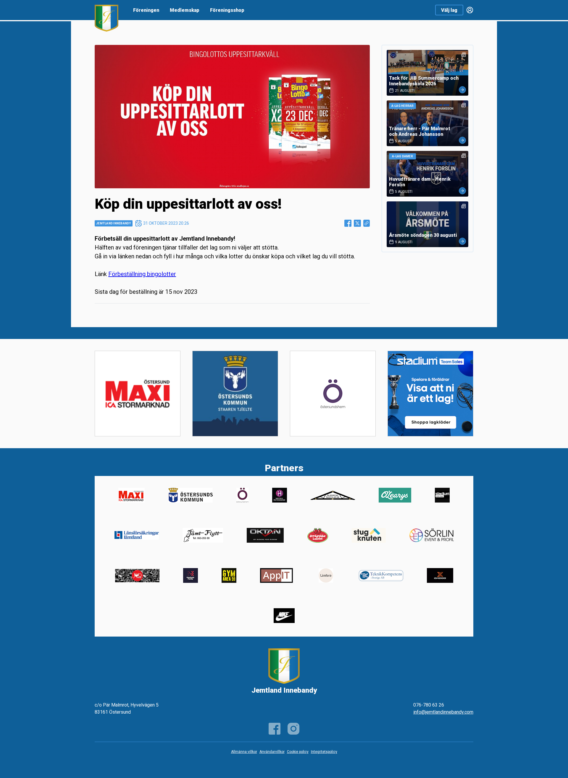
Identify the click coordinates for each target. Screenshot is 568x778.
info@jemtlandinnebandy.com (443, 712)
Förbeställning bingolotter (142, 274)
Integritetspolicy (324, 752)
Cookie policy (298, 752)
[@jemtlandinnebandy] (293, 729)
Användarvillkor (272, 752)
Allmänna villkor (244, 752)
